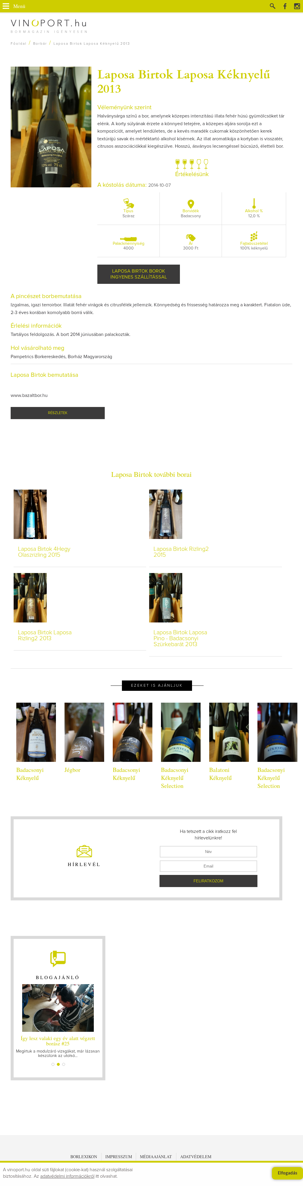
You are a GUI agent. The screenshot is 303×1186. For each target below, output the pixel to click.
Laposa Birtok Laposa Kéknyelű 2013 (183, 81)
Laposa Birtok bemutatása (44, 375)
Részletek (57, 413)
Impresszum (118, 1156)
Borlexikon (83, 1156)
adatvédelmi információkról (67, 1176)
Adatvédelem (195, 1156)
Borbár (40, 44)
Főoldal (19, 44)
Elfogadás (287, 1173)
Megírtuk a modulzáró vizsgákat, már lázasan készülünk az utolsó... (58, 1046)
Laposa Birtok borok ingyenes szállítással (138, 274)
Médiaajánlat (156, 1156)
